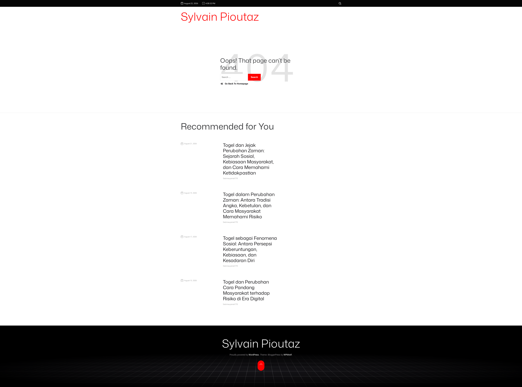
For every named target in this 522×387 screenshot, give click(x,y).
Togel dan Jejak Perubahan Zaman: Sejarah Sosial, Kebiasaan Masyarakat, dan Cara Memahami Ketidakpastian (248, 159)
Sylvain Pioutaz (220, 16)
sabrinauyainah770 (230, 178)
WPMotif (288, 354)
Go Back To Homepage (236, 83)
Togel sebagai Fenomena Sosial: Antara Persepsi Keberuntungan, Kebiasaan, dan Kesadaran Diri (250, 249)
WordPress (254, 354)
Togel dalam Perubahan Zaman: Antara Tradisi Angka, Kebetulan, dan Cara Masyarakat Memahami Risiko (249, 205)
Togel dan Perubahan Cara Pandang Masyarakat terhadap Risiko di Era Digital (246, 290)
